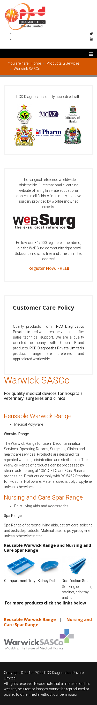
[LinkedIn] (91, 39)
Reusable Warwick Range (30, 619)
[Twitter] (91, 34)
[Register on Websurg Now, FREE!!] (48, 221)
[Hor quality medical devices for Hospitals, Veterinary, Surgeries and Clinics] (48, 639)
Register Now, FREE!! (48, 268)
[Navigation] (91, 53)
